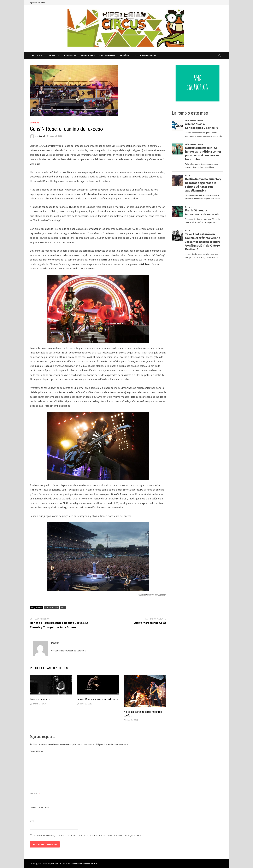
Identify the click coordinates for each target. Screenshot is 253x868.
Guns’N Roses (51, 607)
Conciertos (53, 55)
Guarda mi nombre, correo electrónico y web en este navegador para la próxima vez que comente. (89, 835)
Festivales (70, 55)
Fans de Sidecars (40, 699)
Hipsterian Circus (56, 863)
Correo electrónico (42, 807)
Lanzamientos (107, 55)
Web (32, 821)
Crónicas (34, 122)
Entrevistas (88, 55)
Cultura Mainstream (145, 55)
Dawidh (42, 136)
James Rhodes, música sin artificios (97, 699)
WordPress (84, 863)
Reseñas (124, 55)
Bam (94, 863)
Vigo (63, 607)
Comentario (37, 751)
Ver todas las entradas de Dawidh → (69, 650)
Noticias (37, 55)
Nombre (35, 793)
